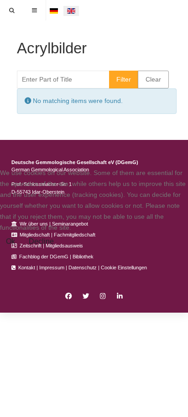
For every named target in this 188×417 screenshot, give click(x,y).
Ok (10, 241)
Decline (41, 241)
